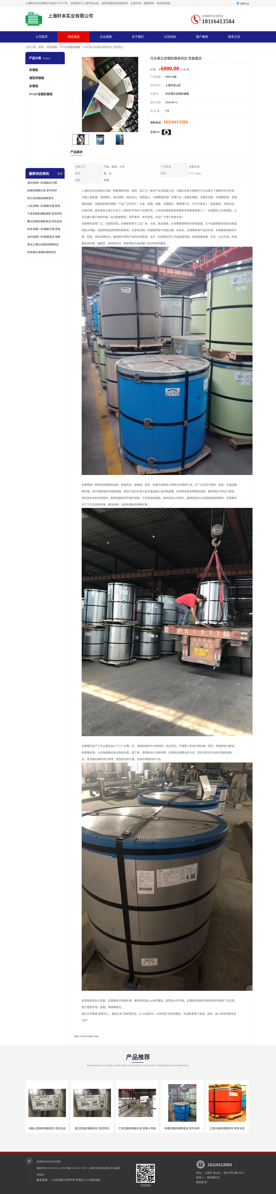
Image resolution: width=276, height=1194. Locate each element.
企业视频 (106, 36)
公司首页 (41, 36)
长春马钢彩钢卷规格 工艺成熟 (182, 1128)
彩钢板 (33, 70)
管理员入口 (82, 1180)
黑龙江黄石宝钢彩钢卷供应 (43, 244)
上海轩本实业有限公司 (100, 1168)
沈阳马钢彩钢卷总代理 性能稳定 (227, 1128)
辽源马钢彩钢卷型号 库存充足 (137, 1128)
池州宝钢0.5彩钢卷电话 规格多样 (45, 236)
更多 (60, 173)
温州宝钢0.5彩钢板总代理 (42, 182)
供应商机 (74, 36)
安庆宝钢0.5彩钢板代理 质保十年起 (45, 229)
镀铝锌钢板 (36, 78)
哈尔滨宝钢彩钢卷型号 (40, 198)
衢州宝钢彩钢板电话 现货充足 (44, 221)
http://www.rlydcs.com (86, 1036)
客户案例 (202, 36)
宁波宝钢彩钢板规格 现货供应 (44, 213)
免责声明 (69, 1180)
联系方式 (234, 36)
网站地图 (95, 1180)
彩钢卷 (33, 86)
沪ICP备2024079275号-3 (74, 1168)
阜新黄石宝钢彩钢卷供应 (41, 252)
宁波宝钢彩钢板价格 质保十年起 (47, 1128)
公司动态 (170, 36)
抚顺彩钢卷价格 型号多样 (42, 190)
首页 (41, 47)
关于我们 (138, 36)
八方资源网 (57, 1180)
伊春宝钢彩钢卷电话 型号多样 (92, 1128)
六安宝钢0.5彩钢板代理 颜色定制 (45, 206)
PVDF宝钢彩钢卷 (70, 47)
